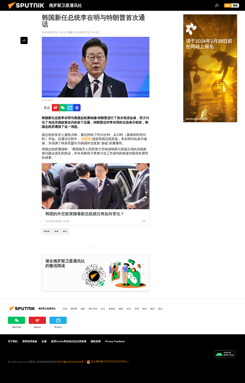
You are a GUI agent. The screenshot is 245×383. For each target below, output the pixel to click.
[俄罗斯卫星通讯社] (27, 10)
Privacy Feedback (115, 341)
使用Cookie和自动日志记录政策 (68, 341)
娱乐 (160, 308)
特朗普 (86, 139)
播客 (121, 308)
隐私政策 (96, 341)
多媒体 (112, 308)
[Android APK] (225, 354)
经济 (129, 308)
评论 (103, 308)
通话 (65, 231)
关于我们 (13, 341)
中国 (65, 308)
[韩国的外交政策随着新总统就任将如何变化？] (95, 186)
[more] (143, 220)
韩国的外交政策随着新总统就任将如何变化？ (84, 213)
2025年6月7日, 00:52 (54, 32)
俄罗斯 (74, 308)
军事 (137, 308)
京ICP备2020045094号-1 (71, 361)
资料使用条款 (29, 341)
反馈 (44, 341)
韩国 (56, 231)
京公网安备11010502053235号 (107, 361)
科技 (144, 308)
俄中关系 (93, 308)
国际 (83, 308)
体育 (152, 308)
